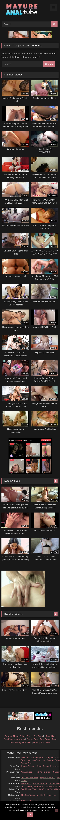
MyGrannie (26, 783)
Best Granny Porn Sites (20, 742)
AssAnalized (26, 772)
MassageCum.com (36, 760)
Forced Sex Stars (35, 736)
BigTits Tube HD (47, 777)
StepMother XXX (28, 789)
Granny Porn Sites (41, 742)
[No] (56, 810)
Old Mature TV (40, 783)
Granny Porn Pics (35, 786)
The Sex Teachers (29, 795)
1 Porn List (49, 736)
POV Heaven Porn (29, 777)
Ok (30, 815)
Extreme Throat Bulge (15, 736)
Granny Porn (32, 739)
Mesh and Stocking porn (32, 757)
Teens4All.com (27, 766)
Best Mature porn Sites (14, 739)
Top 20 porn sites (42, 772)
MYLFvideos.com (48, 795)
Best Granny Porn (48, 739)
